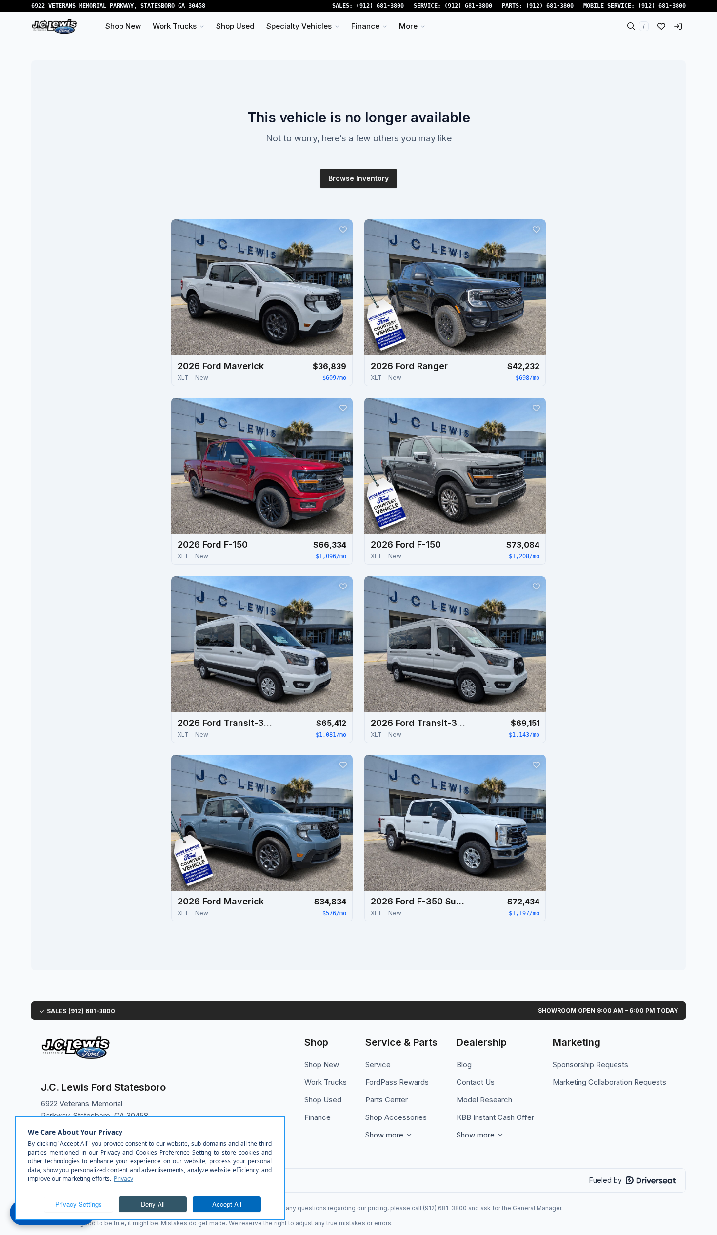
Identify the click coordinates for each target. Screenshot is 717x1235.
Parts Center (386, 1099)
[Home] (54, 26)
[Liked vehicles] (661, 26)
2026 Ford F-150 (213, 544)
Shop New (321, 1064)
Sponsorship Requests (590, 1064)
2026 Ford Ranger (409, 366)
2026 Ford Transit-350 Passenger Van (226, 723)
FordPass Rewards (397, 1082)
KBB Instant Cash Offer (495, 1117)
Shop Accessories (396, 1117)
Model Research (484, 1099)
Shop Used (322, 1099)
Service (378, 1064)
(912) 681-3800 (380, 5)
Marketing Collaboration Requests (609, 1082)
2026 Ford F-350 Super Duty (419, 901)
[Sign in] (678, 26)
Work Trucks (325, 1082)
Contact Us (476, 1082)
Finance (317, 1117)
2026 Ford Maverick (221, 366)
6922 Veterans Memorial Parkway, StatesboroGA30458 (118, 5)
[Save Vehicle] (343, 229)
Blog (464, 1064)
